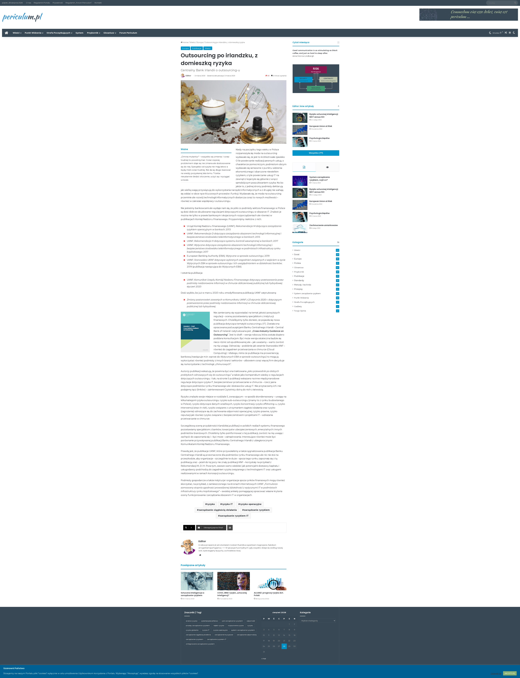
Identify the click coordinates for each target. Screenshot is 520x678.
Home (185, 42)
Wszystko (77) (316, 153)
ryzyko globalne (192, 630)
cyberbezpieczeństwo (209, 621)
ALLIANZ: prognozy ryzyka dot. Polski (269, 594)
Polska (297, 263)
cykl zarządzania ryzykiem (232, 621)
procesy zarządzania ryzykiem (198, 625)
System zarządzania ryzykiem (307, 293)
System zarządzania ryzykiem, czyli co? (319, 178)
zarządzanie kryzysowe (224, 635)
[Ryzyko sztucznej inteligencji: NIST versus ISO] (299, 118)
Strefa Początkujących (58, 33)
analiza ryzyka (191, 621)
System (79, 33)
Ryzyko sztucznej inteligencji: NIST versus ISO (323, 115)
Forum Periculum (128, 33)
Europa (200, 42)
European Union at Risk (320, 126)
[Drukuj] (230, 527)
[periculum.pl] (22, 17)
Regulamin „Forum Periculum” (79, 3)
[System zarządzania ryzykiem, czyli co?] (299, 181)
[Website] (200, 555)
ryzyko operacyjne (250, 504)
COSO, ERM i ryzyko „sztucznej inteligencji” (232, 594)
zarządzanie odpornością (246, 635)
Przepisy (298, 289)
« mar (263, 658)
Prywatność (58, 3)
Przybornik (92, 33)
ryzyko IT (227, 504)
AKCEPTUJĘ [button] (510, 673)
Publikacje (196, 48)
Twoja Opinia (300, 311)
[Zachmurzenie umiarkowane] (299, 229)
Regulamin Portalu (42, 3)
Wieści (16, 33)
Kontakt (98, 3)
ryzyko (211, 504)
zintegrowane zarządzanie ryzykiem (200, 644)
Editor (188, 76)
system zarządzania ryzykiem (243, 630)
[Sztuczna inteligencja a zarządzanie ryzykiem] (197, 581)
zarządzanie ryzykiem (257, 510)
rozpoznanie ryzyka (236, 625)
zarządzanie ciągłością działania (218, 510)
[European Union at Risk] (299, 130)
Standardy (299, 280)
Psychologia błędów (319, 138)
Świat (296, 254)
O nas (28, 3)
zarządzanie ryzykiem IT (234, 516)
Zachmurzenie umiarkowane (323, 225)
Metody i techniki (302, 285)
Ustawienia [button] (495, 673)
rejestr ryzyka (219, 625)
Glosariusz (108, 33)
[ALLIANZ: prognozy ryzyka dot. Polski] (270, 581)
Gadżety (298, 306)
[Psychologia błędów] (299, 142)
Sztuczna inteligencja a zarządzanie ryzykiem (192, 594)
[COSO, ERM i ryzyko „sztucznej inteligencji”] (233, 581)
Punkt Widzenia (33, 33)
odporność (251, 621)
